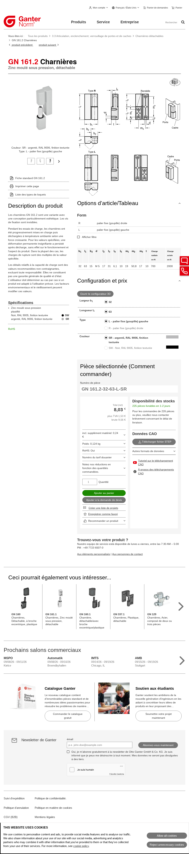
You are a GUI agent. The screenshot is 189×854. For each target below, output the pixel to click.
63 (110, 311)
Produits (78, 22)
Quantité (104, 481)
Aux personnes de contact (127, 554)
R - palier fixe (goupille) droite (126, 328)
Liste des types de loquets (30, 194)
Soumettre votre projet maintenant (158, 715)
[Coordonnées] (184, 271)
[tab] (31, 161)
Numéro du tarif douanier (97, 457)
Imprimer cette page (27, 186)
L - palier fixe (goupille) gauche (128, 321)
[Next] (59, 161)
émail (70, 739)
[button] (98, 8)
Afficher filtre (89, 237)
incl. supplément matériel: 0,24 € (100, 435)
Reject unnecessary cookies (167, 844)
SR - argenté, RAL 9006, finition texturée (128, 340)
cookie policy (81, 846)
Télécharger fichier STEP (156, 441)
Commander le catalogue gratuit (68, 715)
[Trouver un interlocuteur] (184, 260)
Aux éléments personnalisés (93, 554)
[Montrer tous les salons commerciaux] (182, 659)
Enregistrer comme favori (103, 514)
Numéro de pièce (90, 382)
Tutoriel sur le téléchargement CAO (155, 462)
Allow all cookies (167, 835)
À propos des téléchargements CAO (156, 471)
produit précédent (22, 44)
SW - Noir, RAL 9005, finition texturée (130, 347)
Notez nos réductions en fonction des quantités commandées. (96, 468)
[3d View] (175, 82)
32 (110, 301)
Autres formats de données (148, 451)
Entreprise (130, 22)
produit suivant (48, 44)
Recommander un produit (103, 520)
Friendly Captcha (116, 774)
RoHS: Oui (88, 450)
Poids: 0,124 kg (91, 443)
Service (103, 22)
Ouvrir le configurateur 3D (95, 293)
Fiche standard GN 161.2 (30, 178)
